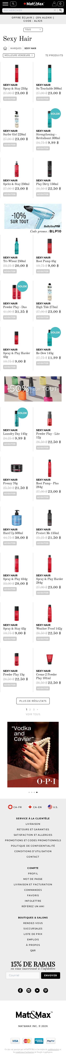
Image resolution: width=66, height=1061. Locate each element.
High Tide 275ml (47, 307)
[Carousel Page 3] (34, 792)
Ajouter (10, 99)
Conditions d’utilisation (33, 851)
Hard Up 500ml (13, 533)
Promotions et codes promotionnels (33, 840)
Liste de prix (33, 934)
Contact (33, 856)
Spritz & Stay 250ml (16, 184)
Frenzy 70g (10, 483)
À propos (33, 945)
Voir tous (33, 714)
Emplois (33, 939)
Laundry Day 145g (15, 434)
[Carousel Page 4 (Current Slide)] (36, 792)
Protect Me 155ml (47, 533)
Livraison (33, 824)
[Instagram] (29, 990)
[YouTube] (37, 990)
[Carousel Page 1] (29, 792)
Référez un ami (33, 906)
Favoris (33, 895)
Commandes (33, 890)
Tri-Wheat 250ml (14, 261)
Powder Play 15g (14, 674)
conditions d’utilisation (25, 1052)
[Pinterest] (45, 990)
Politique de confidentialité (33, 845)
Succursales (32, 928)
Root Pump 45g (46, 261)
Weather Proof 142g (49, 628)
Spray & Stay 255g (15, 88)
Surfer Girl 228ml (14, 134)
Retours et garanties (33, 829)
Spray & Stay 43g (14, 628)
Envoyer (50, 975)
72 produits (54, 55)
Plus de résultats (32, 701)
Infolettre (33, 901)
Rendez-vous (33, 923)
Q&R (33, 950)
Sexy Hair (30, 48)
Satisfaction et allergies (33, 835)
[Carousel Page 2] (31, 792)
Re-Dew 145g (45, 353)
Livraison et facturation (33, 884)
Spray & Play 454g (15, 579)
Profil (33, 873)
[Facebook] (20, 990)
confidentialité (53, 1049)
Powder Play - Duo (15, 307)
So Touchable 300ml (49, 88)
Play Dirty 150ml (47, 184)
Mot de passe (33, 879)
